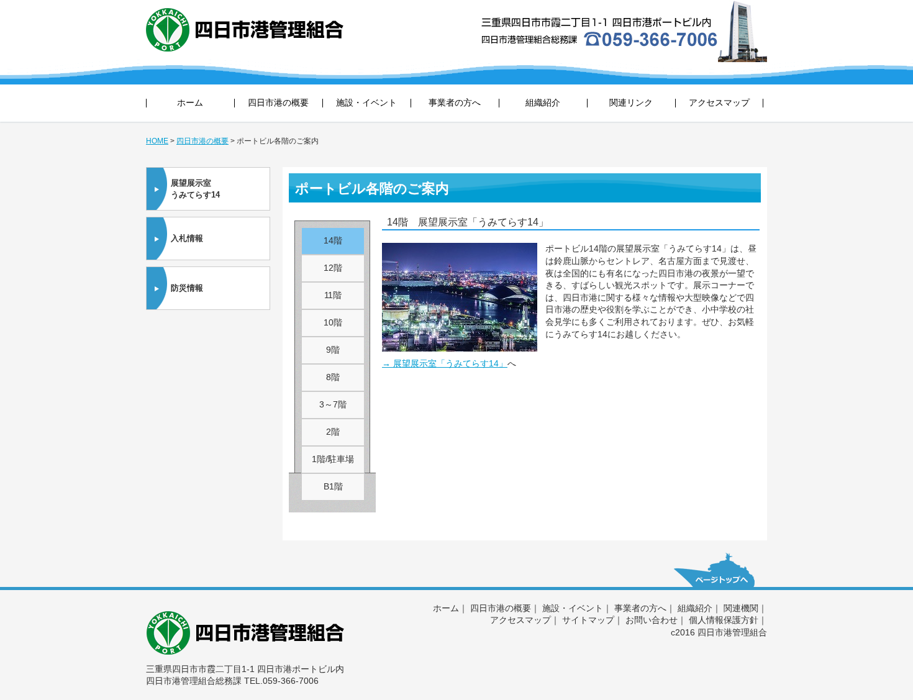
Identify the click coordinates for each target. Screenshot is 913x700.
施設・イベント (366, 102)
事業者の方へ (455, 102)
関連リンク (631, 102)
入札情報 (187, 238)
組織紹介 (542, 102)
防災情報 (187, 288)
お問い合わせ (651, 620)
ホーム (190, 102)
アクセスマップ (719, 102)
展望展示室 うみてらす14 (195, 189)
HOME (157, 141)
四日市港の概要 (278, 102)
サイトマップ (588, 620)
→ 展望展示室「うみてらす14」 (444, 363)
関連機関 (741, 608)
